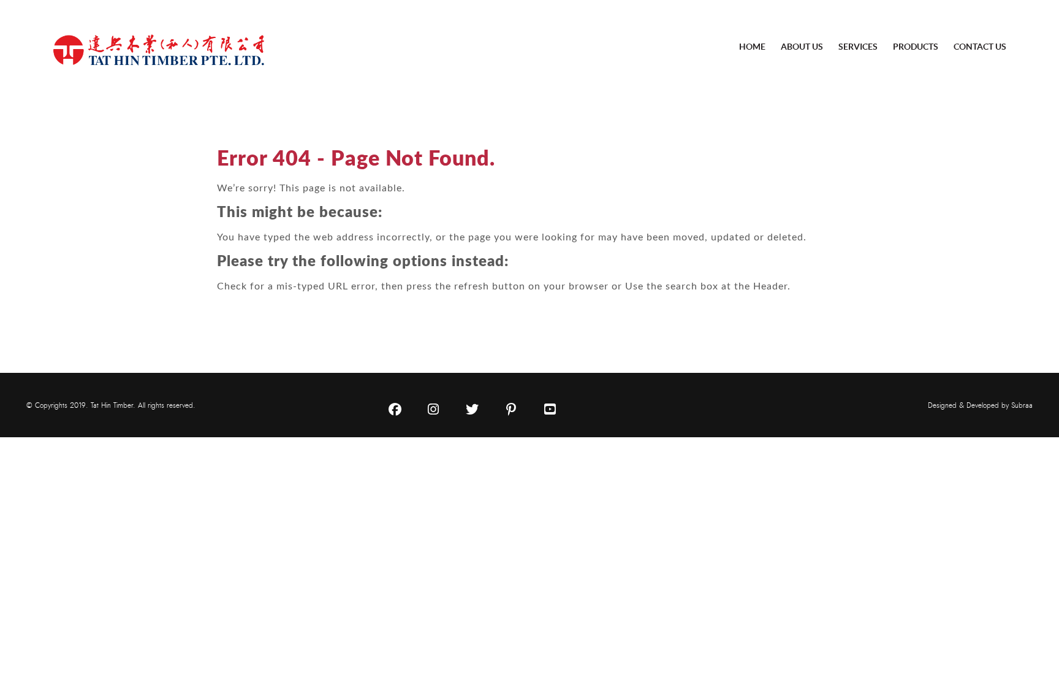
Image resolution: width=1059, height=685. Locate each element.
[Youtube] (550, 410)
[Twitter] (472, 410)
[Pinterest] (511, 410)
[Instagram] (433, 410)
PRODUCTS (915, 47)
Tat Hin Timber (112, 405)
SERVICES (858, 47)
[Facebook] (395, 410)
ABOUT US (802, 47)
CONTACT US (980, 47)
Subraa (1022, 405)
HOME (752, 47)
